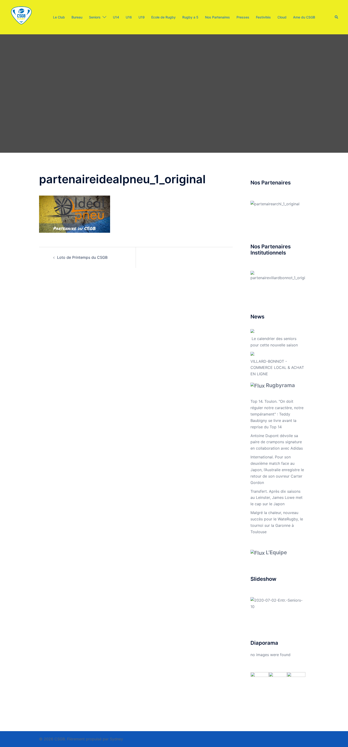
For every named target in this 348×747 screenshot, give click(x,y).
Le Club (59, 17)
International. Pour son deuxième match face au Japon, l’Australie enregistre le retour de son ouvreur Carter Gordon (277, 470)
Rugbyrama (280, 385)
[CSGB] (21, 16)
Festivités (263, 17)
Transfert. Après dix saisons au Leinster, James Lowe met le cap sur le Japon (276, 497)
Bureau (76, 17)
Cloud (281, 17)
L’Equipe (276, 552)
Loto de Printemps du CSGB (82, 257)
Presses (242, 17)
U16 (129, 17)
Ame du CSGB (304, 17)
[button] (337, 17)
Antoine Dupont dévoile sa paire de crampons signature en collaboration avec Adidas (276, 442)
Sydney (116, 739)
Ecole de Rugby (163, 17)
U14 (116, 17)
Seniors (95, 17)
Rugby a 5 (190, 17)
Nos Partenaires (217, 17)
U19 (141, 17)
